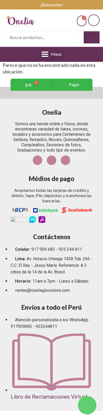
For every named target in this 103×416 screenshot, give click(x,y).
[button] (72, 85)
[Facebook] (37, 160)
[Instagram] (51, 160)
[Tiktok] (65, 160)
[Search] (91, 37)
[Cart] (81, 21)
